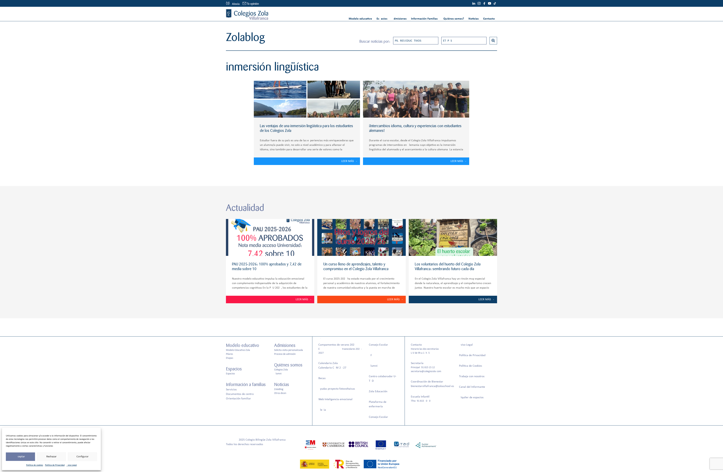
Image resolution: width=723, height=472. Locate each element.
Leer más (347, 161)
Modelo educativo (360, 18)
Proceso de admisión (285, 354)
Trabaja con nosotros (471, 376)
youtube (489, 3)
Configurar (82, 456)
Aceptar (20, 456)
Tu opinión (253, 3)
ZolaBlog (278, 389)
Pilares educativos (408, 40)
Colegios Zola (281, 369)
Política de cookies (34, 465)
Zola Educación (378, 391)
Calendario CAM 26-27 (332, 367)
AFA (371, 355)
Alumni (277, 373)
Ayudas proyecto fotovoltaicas (336, 388)
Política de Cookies (470, 365)
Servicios (231, 389)
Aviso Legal (71, 465)
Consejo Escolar (378, 344)
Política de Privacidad (55, 465)
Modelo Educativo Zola (238, 350)
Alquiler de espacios (471, 397)
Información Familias (424, 18)
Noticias (473, 18)
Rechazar (51, 456)
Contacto (489, 18)
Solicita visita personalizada (288, 350)
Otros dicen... (281, 393)
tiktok (495, 3)
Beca (321, 378)
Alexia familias (232, 3)
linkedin (473, 3)
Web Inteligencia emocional (335, 399)
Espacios (382, 18)
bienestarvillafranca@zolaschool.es (432, 386)
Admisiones (399, 18)
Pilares (229, 354)
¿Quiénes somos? (453, 18)
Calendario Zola (328, 363)
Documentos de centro (240, 394)
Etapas (447, 40)
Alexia (322, 409)
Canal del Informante (472, 386)
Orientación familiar (238, 398)
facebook (484, 3)
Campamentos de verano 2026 (337, 344)
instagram (479, 3)
